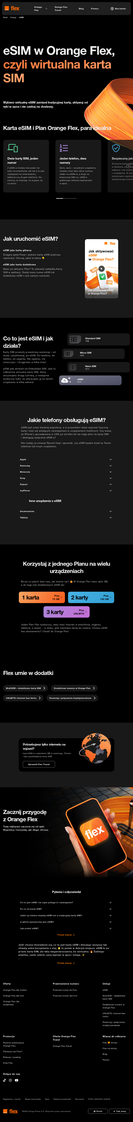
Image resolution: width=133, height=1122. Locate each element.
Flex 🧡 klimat (110, 1042)
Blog (105, 1054)
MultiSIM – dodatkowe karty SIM (114, 997)
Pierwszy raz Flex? (12, 1051)
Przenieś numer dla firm (65, 995)
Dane (47, 1099)
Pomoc (106, 1059)
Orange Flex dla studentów (11, 1003)
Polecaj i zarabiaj (12, 1057)
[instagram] (10, 1080)
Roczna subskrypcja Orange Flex (13, 1044)
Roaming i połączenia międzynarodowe (114, 1024)
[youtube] (16, 1080)
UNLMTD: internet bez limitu (114, 1015)
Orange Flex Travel (62, 1046)
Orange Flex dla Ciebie (15, 990)
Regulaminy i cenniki (12, 1099)
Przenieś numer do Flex (65, 990)
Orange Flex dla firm (13, 995)
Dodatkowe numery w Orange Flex (114, 1006)
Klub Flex (8, 1063)
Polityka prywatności (62, 1099)
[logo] (12, 8)
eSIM (105, 990)
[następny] (128, 166)
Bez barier (79, 1099)
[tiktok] (4, 1080)
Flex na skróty (110, 1048)
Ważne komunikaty (33, 1099)
